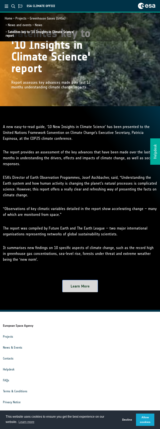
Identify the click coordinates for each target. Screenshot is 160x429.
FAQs (6, 380)
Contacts (8, 358)
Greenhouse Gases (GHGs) (47, 18)
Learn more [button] (26, 422)
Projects (21, 18)
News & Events (12, 347)
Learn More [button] (80, 286)
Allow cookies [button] (145, 420)
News (38, 25)
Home (8, 18)
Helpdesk (8, 369)
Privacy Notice (12, 402)
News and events (20, 25)
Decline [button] (127, 419)
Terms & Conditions (15, 391)
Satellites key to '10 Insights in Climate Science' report (40, 33)
